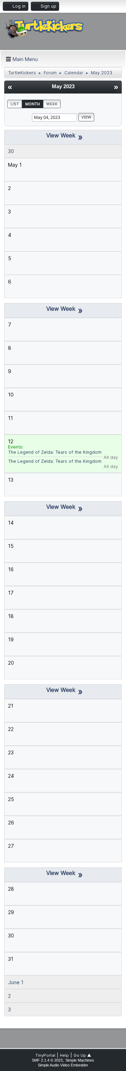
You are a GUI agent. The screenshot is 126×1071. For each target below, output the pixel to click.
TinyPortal (45, 1055)
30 (11, 151)
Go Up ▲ (82, 1055)
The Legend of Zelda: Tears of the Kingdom (55, 452)
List (14, 103)
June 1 (15, 982)
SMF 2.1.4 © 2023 (47, 1060)
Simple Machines (79, 1060)
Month (32, 103)
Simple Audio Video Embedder (63, 1065)
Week (51, 103)
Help (64, 1055)
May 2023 (63, 86)
